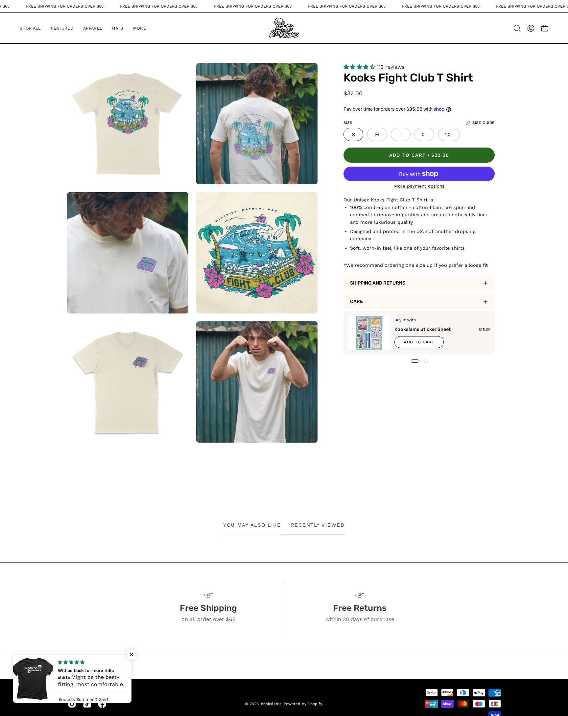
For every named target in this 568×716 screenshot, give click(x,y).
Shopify (315, 704)
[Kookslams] (284, 28)
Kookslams (271, 704)
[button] (62, 28)
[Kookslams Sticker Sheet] (369, 332)
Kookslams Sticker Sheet (422, 329)
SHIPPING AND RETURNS (377, 283)
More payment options (419, 186)
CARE (356, 301)
